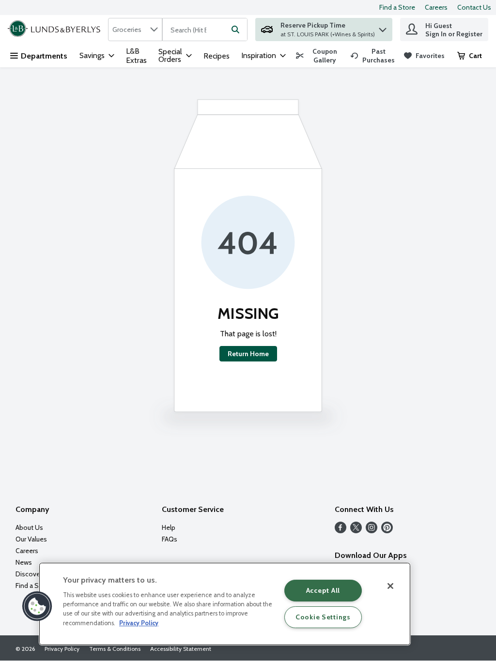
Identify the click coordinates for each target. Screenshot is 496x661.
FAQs (169, 539)
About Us (29, 527)
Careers (436, 7)
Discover (29, 574)
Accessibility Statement (180, 648)
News (24, 562)
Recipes (216, 55)
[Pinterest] (387, 530)
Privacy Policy (62, 648)
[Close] (390, 586)
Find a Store (397, 7)
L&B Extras (136, 55)
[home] (56, 29)
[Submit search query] (235, 29)
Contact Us (474, 7)
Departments (44, 55)
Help (168, 527)
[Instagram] (371, 530)
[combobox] (135, 29)
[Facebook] (340, 530)
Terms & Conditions (114, 648)
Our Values (31, 539)
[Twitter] (356, 530)
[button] (383, 27)
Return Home (248, 353)
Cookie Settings (323, 617)
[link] (319, 56)
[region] (225, 604)
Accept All (323, 590)
